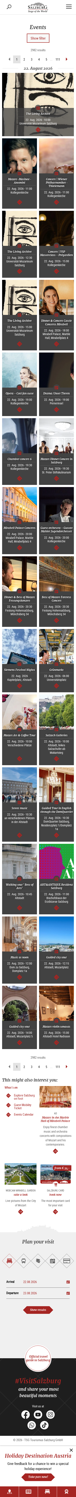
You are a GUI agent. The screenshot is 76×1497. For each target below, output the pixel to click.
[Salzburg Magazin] (28, 1491)
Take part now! (38, 1477)
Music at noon (19, 957)
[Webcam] (66, 1491)
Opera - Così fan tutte (20, 393)
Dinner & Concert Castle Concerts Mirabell (56, 322)
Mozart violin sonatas (56, 1026)
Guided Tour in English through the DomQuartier (56, 809)
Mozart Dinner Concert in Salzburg (56, 460)
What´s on (11, 1087)
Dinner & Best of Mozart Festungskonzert (19, 598)
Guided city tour (56, 957)
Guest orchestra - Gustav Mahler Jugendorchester (57, 529)
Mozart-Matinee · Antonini (19, 180)
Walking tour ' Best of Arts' (19, 886)
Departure (12, 1293)
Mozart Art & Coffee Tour (19, 735)
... (51, 59)
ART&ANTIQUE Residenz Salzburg (56, 886)
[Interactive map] (9, 1491)
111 (58, 59)
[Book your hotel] (47, 1491)
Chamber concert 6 (20, 459)
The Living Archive (38, 114)
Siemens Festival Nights (19, 670)
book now (55, 1195)
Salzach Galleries (57, 735)
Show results (38, 1310)
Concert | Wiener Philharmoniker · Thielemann (56, 182)
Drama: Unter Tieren (56, 393)
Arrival (10, 1282)
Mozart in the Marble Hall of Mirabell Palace (55, 1119)
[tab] (9, 1261)
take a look (21, 1195)
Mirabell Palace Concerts (19, 528)
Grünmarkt (56, 670)
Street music (19, 808)
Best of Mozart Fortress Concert (56, 598)
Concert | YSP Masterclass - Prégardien (56, 253)
